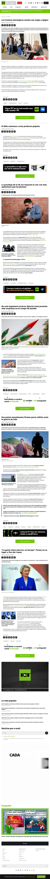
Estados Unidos (23, 394)
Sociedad (31, 283)
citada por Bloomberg (33, 234)
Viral (11, 7)
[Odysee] (21, 870)
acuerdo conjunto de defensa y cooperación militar (27, 467)
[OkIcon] (40, 3)
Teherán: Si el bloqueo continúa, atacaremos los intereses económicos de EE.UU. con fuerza (7, 371)
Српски (37, 874)
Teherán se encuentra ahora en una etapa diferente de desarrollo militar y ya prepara (24, 375)
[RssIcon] (32, 870)
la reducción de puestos (29, 256)
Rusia (20, 103)
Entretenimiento (13, 103)
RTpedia (3, 858)
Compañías (6, 283)
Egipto (5, 103)
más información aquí (30, 876)
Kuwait (29, 527)
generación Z (6, 240)
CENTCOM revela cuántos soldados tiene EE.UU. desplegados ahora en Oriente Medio (22, 718)
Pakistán (44, 527)
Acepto (9, 736)
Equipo (20, 854)
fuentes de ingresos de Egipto (24, 81)
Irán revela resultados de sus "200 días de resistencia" (8, 484)
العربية (18, 874)
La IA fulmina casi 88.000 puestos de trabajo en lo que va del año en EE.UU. (8, 255)
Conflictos (6, 394)
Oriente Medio (36, 394)
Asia (5, 527)
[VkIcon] (29, 3)
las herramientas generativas (11, 264)
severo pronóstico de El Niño (24, 138)
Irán (29, 394)
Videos (3, 854)
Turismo (25, 103)
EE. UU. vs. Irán (14, 394)
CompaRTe (8, 874)
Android (37, 850)
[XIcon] (33, 3)
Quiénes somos (22, 850)
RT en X (25, 843)
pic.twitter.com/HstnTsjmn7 (29, 513)
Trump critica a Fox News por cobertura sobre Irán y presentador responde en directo (22, 722)
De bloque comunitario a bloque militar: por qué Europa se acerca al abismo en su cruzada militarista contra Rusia (8, 623)
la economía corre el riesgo (34, 82)
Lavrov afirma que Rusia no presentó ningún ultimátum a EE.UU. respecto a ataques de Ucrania (24, 713)
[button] (25, 675)
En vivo (19, 3)
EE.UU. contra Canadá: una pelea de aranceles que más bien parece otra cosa (24, 836)
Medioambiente (21, 161)
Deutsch (22, 874)
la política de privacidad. (10, 736)
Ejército (23, 527)
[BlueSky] (38, 3)
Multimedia (34, 7)
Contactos (21, 852)
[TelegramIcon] (35, 3)
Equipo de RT (44, 7)
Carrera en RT (21, 858)
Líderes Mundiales (5, 860)
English (27, 874)
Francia (12, 641)
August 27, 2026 (34, 516)
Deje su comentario (25, 117)
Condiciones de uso (23, 860)
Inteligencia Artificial (22, 283)
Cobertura (21, 856)
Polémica (44, 394)
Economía (6, 161)
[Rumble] (31, 3)
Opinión (26, 7)
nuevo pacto (26, 474)
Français (32, 874)
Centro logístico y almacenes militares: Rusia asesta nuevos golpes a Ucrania (20, 704)
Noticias (5, 7)
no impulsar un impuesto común (30, 622)
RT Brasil (13, 874)
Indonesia (13, 161)
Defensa (17, 527)
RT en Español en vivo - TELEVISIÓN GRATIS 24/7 (15, 690)
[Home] (3, 3)
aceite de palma (14, 136)
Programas (17, 7)
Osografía (6, 806)
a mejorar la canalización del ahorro (17, 606)
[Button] (25, 2)
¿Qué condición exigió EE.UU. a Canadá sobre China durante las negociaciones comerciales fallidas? (23, 708)
